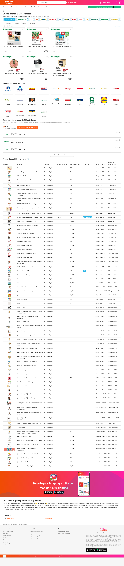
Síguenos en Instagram (36, 535)
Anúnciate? (5, 533)
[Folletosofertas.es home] (8, 2)
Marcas (4, 537)
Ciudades (49, 7)
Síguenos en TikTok (36, 538)
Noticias (5, 544)
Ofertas (27, 7)
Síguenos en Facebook (36, 533)
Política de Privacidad (54, 556)
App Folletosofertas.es (8, 539)
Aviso (33, 556)
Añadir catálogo (7, 543)
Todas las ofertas (9, 11)
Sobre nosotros (7, 541)
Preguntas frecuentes (8, 531)
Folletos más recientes (16, 7)
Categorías (41, 7)
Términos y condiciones (42, 556)
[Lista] (120, 2)
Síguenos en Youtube (36, 536)
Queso (17, 11)
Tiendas (33, 7)
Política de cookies (64, 556)
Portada (5, 7)
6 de (8, 26)
